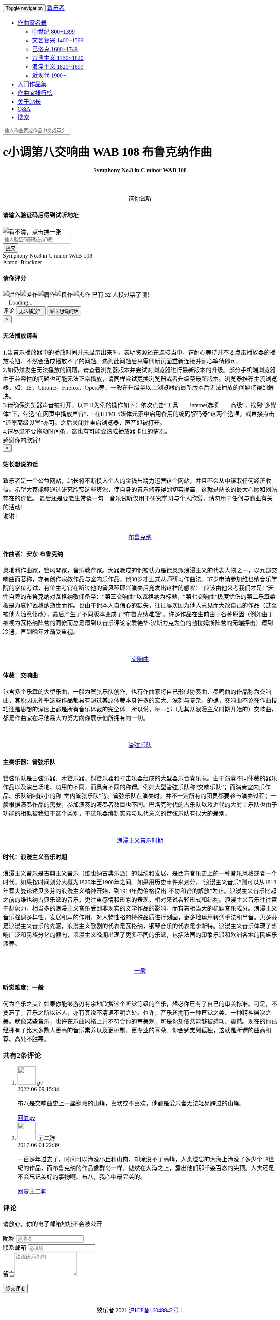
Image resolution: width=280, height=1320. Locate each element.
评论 (9, 311)
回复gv (26, 1118)
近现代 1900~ (49, 75)
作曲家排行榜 (35, 93)
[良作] (64, 294)
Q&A (24, 109)
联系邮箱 (14, 1248)
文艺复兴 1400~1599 (57, 40)
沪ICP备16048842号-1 (156, 1310)
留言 (9, 1274)
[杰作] (81, 294)
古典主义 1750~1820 (57, 58)
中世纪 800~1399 (53, 32)
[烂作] (11, 294)
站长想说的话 (64, 311)
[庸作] (46, 294)
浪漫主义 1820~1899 (57, 67)
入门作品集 (32, 84)
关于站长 (29, 102)
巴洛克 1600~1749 (55, 49)
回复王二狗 (32, 1191)
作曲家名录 (32, 23)
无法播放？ (31, 311)
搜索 (23, 117)
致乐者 (56, 8)
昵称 (9, 1239)
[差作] (29, 294)
